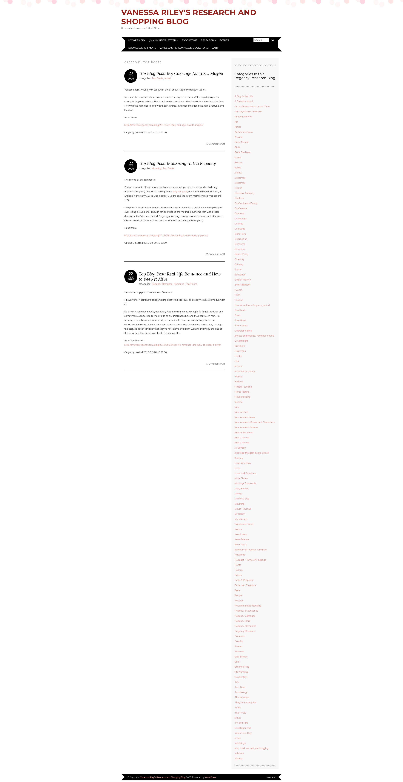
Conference (241, 208)
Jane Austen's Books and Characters (255, 422)
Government (241, 340)
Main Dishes (241, 478)
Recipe (238, 595)
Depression (241, 238)
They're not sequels (245, 702)
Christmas (240, 177)
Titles (238, 707)
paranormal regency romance (251, 549)
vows (238, 738)
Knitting (239, 457)
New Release (242, 539)
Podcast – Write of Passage (250, 559)
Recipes (239, 600)
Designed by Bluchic (271, 777)
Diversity (239, 259)
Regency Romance (162, 283)
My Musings (241, 519)
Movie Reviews (243, 508)
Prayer (238, 575)
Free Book (240, 320)
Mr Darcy (240, 513)
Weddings (240, 743)
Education (240, 274)
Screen (238, 646)
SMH (237, 661)
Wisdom (239, 753)
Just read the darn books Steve (252, 452)
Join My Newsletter (162, 40)
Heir (237, 361)
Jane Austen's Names (246, 427)
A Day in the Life (244, 96)
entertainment (242, 284)
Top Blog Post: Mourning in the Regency (177, 163)
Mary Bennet (242, 488)
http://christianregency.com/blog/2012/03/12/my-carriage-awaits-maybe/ (163, 124)
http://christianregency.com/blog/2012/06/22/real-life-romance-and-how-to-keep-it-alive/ (172, 344)
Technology (241, 692)
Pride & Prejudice (244, 580)
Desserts (240, 243)
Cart (215, 47)
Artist (238, 126)
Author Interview (244, 131)
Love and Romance (245, 473)
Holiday (239, 381)
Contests (240, 213)
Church (238, 187)
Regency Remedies (245, 625)
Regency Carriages (245, 615)
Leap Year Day (243, 463)
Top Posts (157, 78)
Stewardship (242, 671)
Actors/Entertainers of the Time (252, 106)
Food (237, 315)
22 (131, 163)
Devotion (240, 249)
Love (237, 468)
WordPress (210, 777)
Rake (237, 590)
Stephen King (242, 666)
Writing (238, 758)
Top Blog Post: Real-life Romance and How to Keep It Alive (180, 276)
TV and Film (241, 722)
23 (131, 73)
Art (236, 121)
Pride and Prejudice (245, 585)
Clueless (239, 198)
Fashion (239, 299)
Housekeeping (242, 396)
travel (167, 78)
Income (239, 401)
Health (238, 355)
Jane (237, 406)
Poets (238, 564)
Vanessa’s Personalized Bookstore (184, 47)
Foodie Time (189, 40)
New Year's (241, 544)
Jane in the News (244, 432)
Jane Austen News (245, 417)
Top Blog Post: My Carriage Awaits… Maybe (181, 73)
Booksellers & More (142, 47)
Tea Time (240, 687)
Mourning (157, 168)
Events (224, 40)
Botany (239, 162)
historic (238, 366)
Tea (237, 681)
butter (238, 167)
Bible (237, 147)
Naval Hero (241, 534)
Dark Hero (240, 233)
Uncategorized (243, 727)
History (239, 376)
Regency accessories (246, 610)
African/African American (248, 111)
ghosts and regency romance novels (254, 335)
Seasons (239, 651)
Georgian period (243, 330)
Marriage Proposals (245, 483)
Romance (179, 283)
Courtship (240, 228)
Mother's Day (242, 498)
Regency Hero (242, 620)
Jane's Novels (242, 437)
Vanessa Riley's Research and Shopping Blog (188, 17)
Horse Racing (242, 391)
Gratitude (240, 345)
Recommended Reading (248, 605)
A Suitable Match (244, 101)
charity (238, 172)
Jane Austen (241, 412)
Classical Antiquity (245, 193)
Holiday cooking (243, 386)
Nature (238, 529)
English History (243, 279)
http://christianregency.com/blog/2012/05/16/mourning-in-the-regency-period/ (166, 235)
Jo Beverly (240, 447)
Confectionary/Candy (246, 203)
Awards (239, 137)
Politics (239, 569)
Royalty (239, 641)
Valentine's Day (243, 732)
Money (238, 493)
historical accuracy (245, 371)
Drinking (239, 264)
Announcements (243, 116)
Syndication (241, 676)
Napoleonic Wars (244, 524)
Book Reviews (242, 152)
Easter (238, 269)
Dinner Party (242, 254)
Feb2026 (131, 77)
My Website (136, 40)
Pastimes (240, 554)
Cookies (239, 223)
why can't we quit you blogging (251, 748)
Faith (237, 294)
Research (207, 40)
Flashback (240, 310)
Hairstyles (240, 350)
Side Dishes (241, 656)
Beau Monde (242, 142)
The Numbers (242, 697)
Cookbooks (241, 218)
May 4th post (180, 191)
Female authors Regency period (252, 305)
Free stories (241, 325)
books (238, 157)
